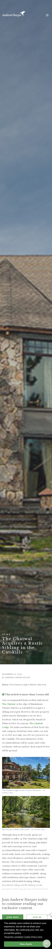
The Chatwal (8, 704)
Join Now (13, 917)
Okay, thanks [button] (26, 944)
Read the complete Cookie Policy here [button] (23, 937)
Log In (37, 917)
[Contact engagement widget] (47, 944)
